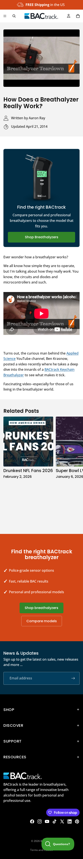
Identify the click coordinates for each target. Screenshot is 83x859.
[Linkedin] (69, 821)
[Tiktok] (54, 821)
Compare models (41, 621)
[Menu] (5, 16)
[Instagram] (39, 821)
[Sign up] (73, 678)
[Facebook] (32, 821)
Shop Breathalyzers (41, 237)
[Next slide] (75, 470)
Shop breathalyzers (41, 607)
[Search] (14, 16)
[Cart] (78, 16)
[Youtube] (47, 821)
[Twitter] (62, 821)
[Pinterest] (77, 821)
